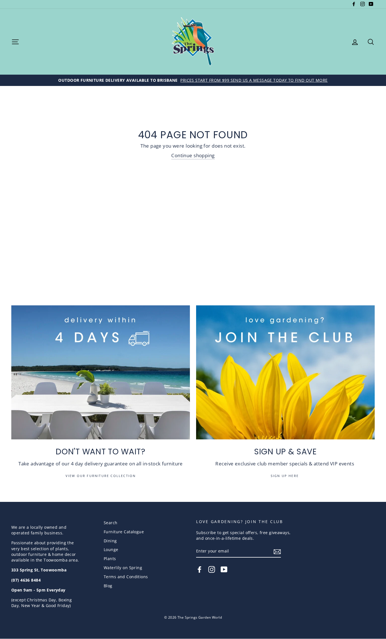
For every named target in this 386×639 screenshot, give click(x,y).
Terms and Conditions (126, 576)
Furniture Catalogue (124, 531)
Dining (110, 540)
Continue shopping (192, 155)
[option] (193, 80)
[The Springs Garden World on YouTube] (224, 569)
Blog (108, 585)
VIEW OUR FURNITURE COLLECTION (101, 476)
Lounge (111, 549)
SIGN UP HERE (285, 476)
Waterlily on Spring (123, 567)
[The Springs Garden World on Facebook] (199, 569)
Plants (110, 558)
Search (111, 522)
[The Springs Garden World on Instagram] (211, 569)
